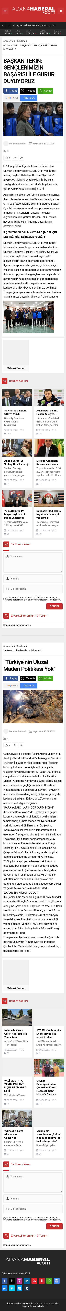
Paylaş (13, 90)
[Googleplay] (12, 1288)
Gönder (48, 90)
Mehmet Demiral (17, 143)
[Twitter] (12, 1281)
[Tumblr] (27, 1288)
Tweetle (30, 90)
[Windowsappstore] (19, 1288)
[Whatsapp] (49, 1281)
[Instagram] (19, 1281)
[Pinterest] (42, 1281)
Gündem (20, 41)
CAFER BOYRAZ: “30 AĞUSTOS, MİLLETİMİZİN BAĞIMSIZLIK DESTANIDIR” (40, 25)
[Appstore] (4, 1288)
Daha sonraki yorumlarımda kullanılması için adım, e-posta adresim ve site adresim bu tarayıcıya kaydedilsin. (33, 598)
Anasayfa (8, 41)
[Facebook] (4, 1281)
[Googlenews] (57, 1281)
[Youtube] (34, 1281)
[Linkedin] (27, 1281)
